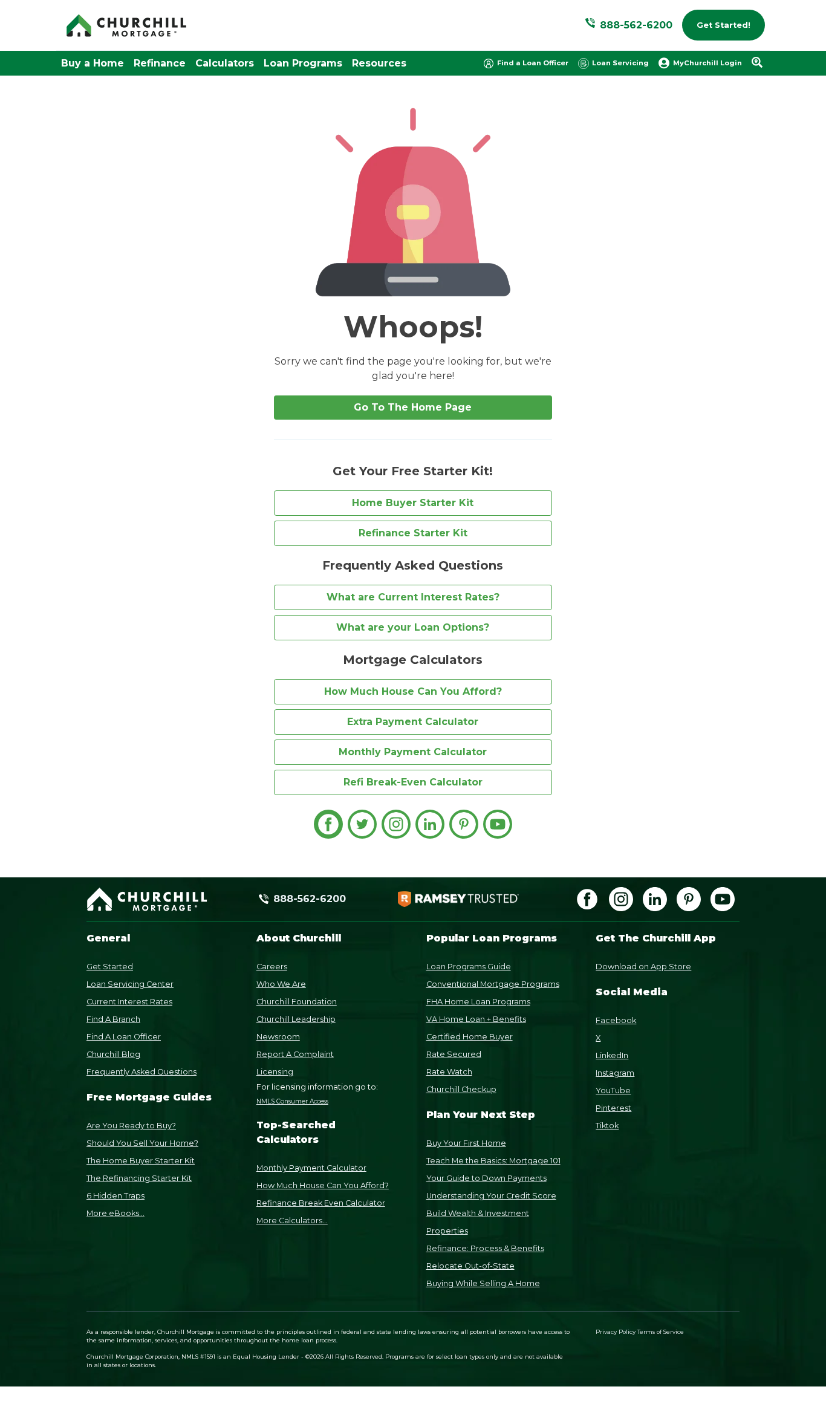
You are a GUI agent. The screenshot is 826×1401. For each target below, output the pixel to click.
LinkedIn (612, 1055)
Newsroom (278, 1036)
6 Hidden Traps (115, 1195)
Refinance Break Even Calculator (320, 1203)
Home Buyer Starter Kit (412, 503)
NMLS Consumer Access (292, 1101)
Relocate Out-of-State (470, 1265)
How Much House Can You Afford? (413, 691)
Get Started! (723, 25)
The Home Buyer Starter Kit (140, 1160)
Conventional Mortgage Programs (492, 984)
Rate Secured (453, 1054)
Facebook (616, 1020)
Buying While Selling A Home (483, 1283)
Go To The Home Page (413, 407)
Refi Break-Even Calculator (413, 782)
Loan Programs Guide (468, 966)
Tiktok (607, 1125)
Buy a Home (92, 63)
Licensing (274, 1071)
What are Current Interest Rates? (413, 597)
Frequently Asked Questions (141, 1071)
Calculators (224, 63)
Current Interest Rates (129, 1001)
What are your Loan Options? (412, 627)
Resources (379, 63)
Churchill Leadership (296, 1019)
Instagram (615, 1073)
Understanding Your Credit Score (491, 1195)
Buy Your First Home (466, 1143)
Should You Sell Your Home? (142, 1143)
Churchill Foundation (296, 1001)
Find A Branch (113, 1019)
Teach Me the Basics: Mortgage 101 (493, 1160)
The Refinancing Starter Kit (139, 1178)
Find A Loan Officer (123, 1036)
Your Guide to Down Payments (486, 1178)
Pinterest (613, 1108)
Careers (271, 966)
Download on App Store (643, 966)
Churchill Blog (113, 1054)
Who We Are (281, 984)
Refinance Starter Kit (413, 533)
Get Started (109, 966)
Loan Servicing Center (130, 984)
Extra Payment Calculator (412, 721)
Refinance (160, 63)
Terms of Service (660, 1331)
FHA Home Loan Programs (478, 1001)
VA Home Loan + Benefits (476, 1019)
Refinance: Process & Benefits (485, 1248)
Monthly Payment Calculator (413, 752)
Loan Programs (303, 63)
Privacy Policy (616, 1331)
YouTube (613, 1090)
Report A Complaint (295, 1054)
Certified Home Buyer (469, 1036)
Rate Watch (449, 1071)
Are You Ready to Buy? (131, 1125)
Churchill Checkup (461, 1089)
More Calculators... (292, 1220)
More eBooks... (115, 1213)
